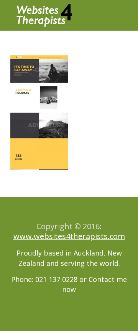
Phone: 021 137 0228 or (50, 279)
